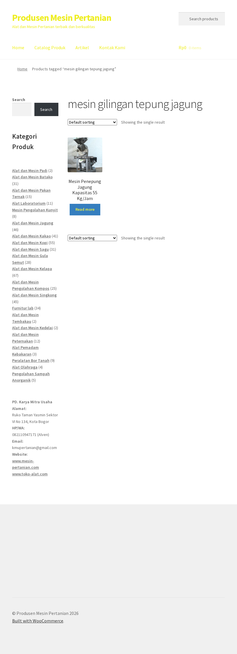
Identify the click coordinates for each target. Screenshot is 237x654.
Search (18, 99)
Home (18, 47)
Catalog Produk (49, 47)
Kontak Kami (112, 47)
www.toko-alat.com (30, 474)
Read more (85, 209)
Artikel (82, 47)
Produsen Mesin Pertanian (61, 17)
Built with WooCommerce (37, 621)
